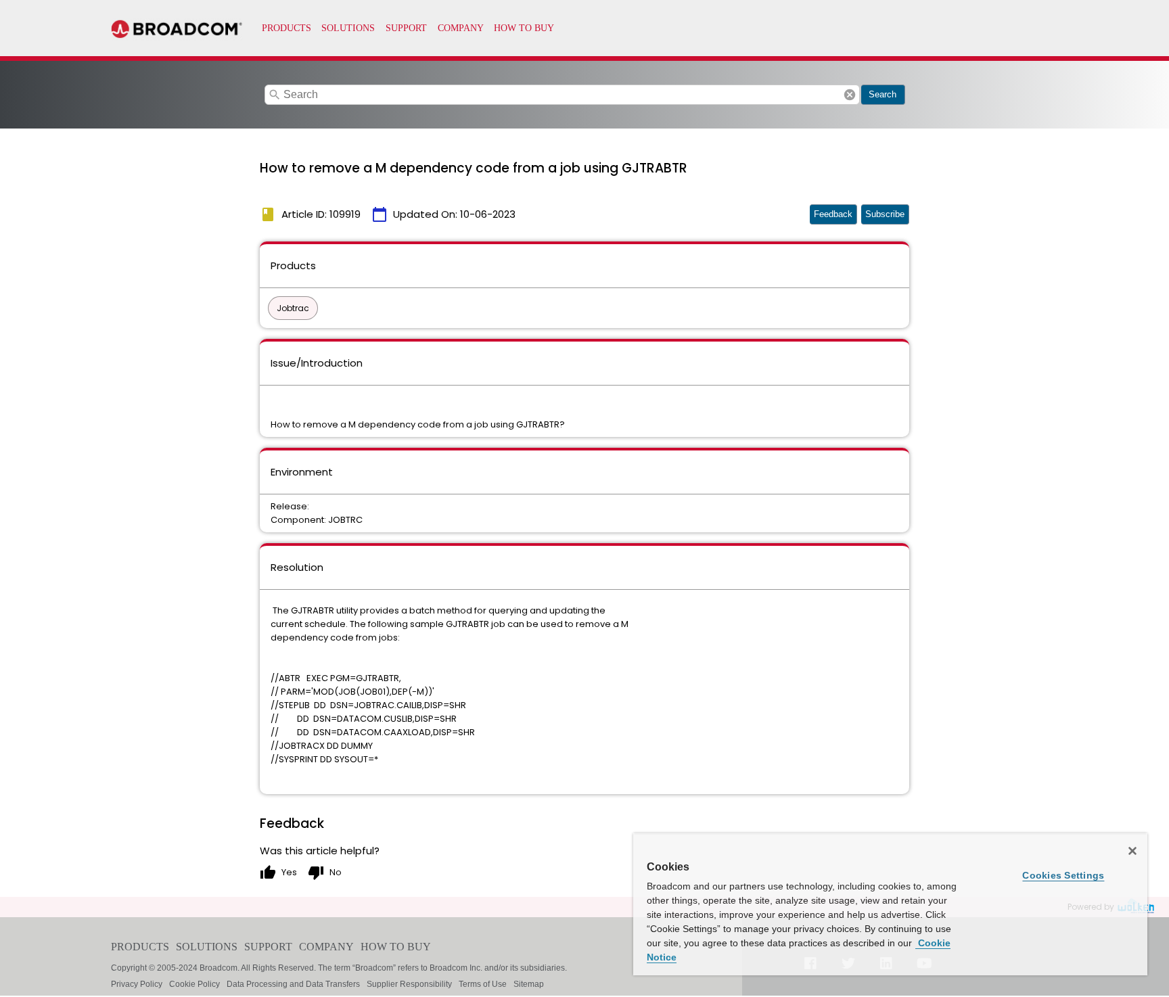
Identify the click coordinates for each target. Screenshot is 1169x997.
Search (882, 94)
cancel (849, 94)
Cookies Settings (1063, 875)
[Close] (1132, 851)
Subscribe (884, 214)
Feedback (833, 214)
